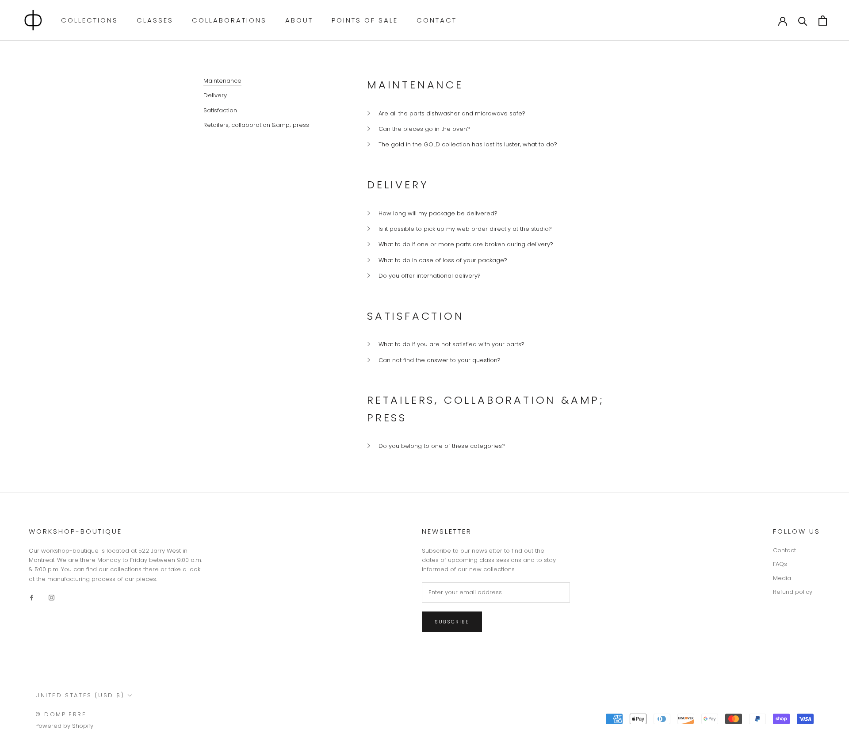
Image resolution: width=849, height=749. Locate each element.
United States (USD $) (80, 695)
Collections (89, 20)
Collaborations (229, 20)
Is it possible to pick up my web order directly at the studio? (465, 229)
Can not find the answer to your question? (440, 360)
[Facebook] (31, 597)
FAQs (780, 564)
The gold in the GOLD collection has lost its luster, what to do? (468, 144)
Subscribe (452, 621)
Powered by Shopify (64, 726)
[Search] (802, 20)
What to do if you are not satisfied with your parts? (451, 344)
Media (782, 578)
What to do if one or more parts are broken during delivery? (466, 244)
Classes (155, 20)
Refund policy (792, 592)
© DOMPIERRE (61, 714)
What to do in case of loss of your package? (443, 260)
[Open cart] (822, 20)
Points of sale (365, 20)
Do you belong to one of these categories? (442, 446)
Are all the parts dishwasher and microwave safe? (452, 113)
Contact (437, 20)
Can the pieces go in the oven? (424, 129)
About (299, 20)
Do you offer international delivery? (430, 275)
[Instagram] (51, 597)
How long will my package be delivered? (438, 213)
